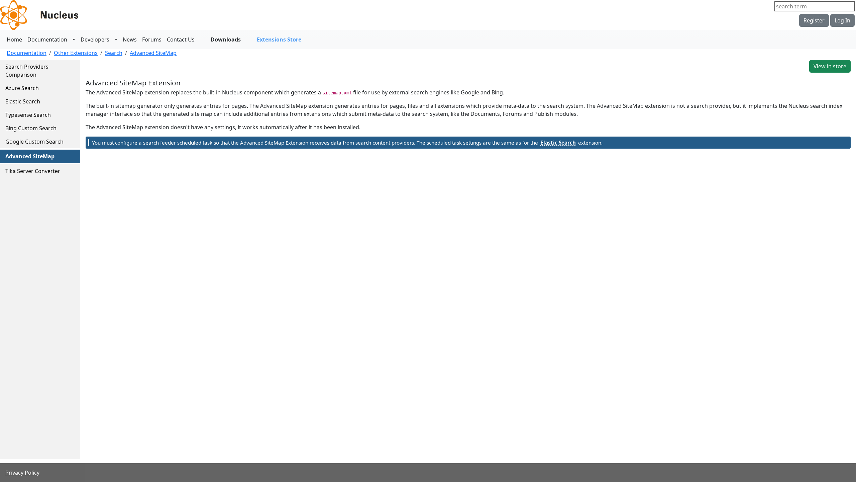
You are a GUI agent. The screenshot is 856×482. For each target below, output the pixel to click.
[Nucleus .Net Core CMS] (50, 15)
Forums (152, 39)
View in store (830, 66)
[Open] (74, 39)
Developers (95, 39)
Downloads (226, 39)
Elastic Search (22, 101)
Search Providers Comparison (26, 70)
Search (113, 53)
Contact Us (181, 39)
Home (14, 39)
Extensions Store (279, 39)
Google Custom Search (34, 141)
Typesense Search (28, 114)
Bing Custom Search (31, 128)
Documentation (47, 39)
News (130, 39)
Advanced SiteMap (153, 53)
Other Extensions (76, 53)
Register (814, 20)
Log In (842, 20)
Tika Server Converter (32, 171)
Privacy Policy (22, 472)
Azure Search (22, 88)
